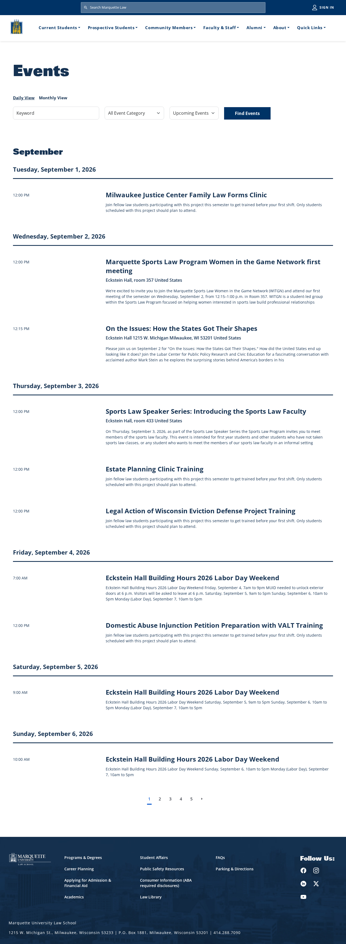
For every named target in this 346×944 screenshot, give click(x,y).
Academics (74, 896)
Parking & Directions (235, 868)
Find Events (247, 113)
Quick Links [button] (309, 27)
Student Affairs (154, 857)
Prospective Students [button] (111, 27)
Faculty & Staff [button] (219, 27)
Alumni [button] (254, 27)
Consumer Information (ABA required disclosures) (166, 883)
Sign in (327, 7)
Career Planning (79, 868)
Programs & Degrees (83, 857)
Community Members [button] (168, 27)
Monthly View (53, 97)
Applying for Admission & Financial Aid (87, 883)
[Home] (16, 27)
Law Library (151, 896)
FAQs (220, 857)
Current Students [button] (58, 27)
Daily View (24, 97)
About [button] (280, 27)
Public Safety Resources (162, 868)
